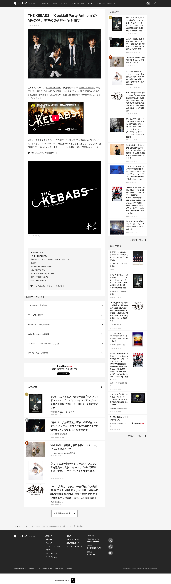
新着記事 (45, 4)
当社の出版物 (71, 543)
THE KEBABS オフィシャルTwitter (49, 286)
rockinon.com (25, 3)
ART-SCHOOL (86, 91)
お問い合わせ (59, 568)
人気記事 (54, 4)
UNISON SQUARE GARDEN (48, 91)
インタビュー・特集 (77, 4)
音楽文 (68, 536)
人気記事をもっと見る (63, 513)
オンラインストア (72, 546)
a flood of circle (53, 88)
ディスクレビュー (52, 557)
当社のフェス (111, 4)
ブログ (89, 4)
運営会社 (69, 568)
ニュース (64, 4)
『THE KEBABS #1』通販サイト (44, 153)
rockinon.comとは (20, 568)
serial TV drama (86, 88)
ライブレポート (51, 553)
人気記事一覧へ (136, 240)
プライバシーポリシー (45, 568)
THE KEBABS (53, 95)
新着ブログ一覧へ (135, 436)
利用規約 (31, 568)
